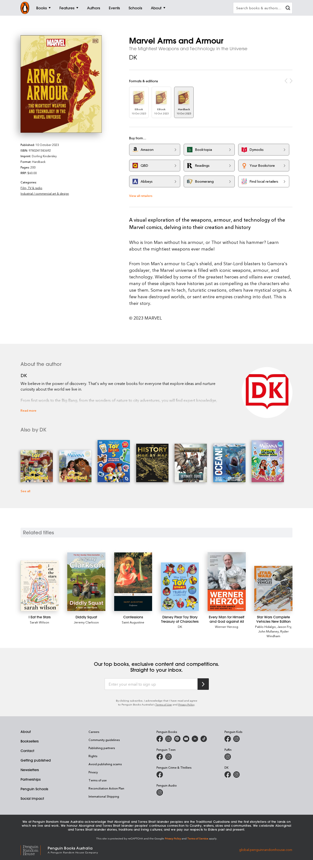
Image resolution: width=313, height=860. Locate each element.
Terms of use (98, 780)
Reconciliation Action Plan (106, 788)
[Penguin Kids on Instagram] (236, 739)
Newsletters (30, 770)
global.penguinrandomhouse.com (265, 849)
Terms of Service (197, 838)
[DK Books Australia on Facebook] (227, 774)
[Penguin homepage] (25, 8)
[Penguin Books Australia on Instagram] (168, 739)
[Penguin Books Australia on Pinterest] (177, 739)
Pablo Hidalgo (265, 626)
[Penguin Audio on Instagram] (159, 792)
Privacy (93, 772)
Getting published (36, 760)
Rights (93, 756)
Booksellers (30, 741)
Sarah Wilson (39, 622)
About (26, 731)
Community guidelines (104, 740)
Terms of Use (163, 704)
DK (133, 57)
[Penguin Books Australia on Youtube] (186, 739)
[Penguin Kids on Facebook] (227, 739)
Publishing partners (102, 748)
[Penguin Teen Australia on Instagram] (168, 756)
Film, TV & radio (31, 188)
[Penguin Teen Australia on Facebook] (159, 756)
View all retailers (140, 195)
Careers (94, 731)
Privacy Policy (186, 704)
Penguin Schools (34, 789)
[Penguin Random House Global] (34, 849)
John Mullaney (268, 631)
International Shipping (104, 796)
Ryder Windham (278, 633)
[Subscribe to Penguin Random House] (203, 684)
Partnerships (31, 779)
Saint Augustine (133, 622)
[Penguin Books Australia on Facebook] (159, 739)
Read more (28, 410)
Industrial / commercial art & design (45, 193)
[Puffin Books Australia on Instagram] (227, 756)
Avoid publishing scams (105, 764)
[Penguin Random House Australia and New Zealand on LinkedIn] (195, 739)
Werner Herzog (226, 626)
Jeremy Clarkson (86, 622)
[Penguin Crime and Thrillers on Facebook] (159, 774)
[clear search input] (288, 8)
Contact (27, 751)
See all (25, 491)
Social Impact (32, 798)
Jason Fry (284, 626)
